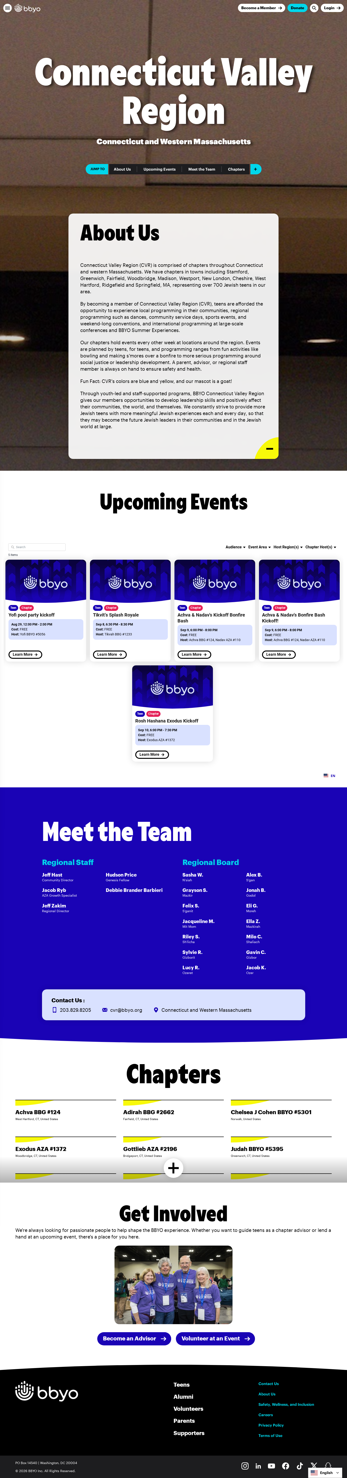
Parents (184, 1420)
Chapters (236, 169)
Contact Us (268, 1383)
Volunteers (188, 1408)
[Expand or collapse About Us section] (267, 448)
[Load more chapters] (173, 1168)
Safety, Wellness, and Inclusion (286, 1404)
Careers (265, 1414)
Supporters (189, 1432)
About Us (122, 169)
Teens (182, 1384)
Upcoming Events (160, 169)
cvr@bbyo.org (126, 1010)
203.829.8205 (75, 1010)
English (326, 1472)
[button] (7, 8)
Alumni (183, 1396)
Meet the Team (201, 169)
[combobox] (325, 1473)
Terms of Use (270, 1435)
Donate (297, 7)
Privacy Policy (271, 1425)
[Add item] (256, 169)
